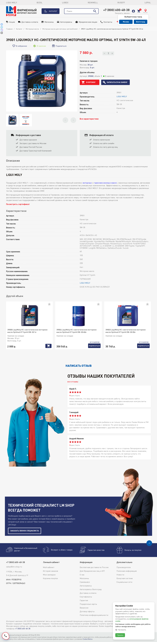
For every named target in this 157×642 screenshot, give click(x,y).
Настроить (122, 630)
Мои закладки (49, 574)
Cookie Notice (87, 639)
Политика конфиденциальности (94, 615)
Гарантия (84, 600)
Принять (120, 635)
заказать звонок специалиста (24, 531)
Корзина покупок (50, 578)
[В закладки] (50, 305)
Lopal (148, 2)
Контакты (108, 22)
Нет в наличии (94, 342)
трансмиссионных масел (105, 183)
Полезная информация (127, 571)
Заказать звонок (122, 13)
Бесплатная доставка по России (94, 567)
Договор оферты (87, 611)
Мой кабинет (48, 567)
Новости (120, 574)
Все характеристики (89, 119)
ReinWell (93, 2)
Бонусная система (125, 578)
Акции (12, 22)
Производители (124, 567)
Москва (126, 22)
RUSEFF (121, 2)
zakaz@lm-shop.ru (14, 566)
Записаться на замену (117, 82)
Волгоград (140, 22)
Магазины (49, 22)
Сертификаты (86, 596)
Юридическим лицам (88, 22)
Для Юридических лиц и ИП (92, 571)
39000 (90, 76)
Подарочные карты (88, 604)
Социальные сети (124, 582)
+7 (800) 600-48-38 (116, 10)
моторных (87, 183)
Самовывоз (85, 582)
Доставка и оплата (29, 22)
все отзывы (72, 381)
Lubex (65, 2)
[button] (65, 120)
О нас (82, 574)
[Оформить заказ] (138, 11)
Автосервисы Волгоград (91, 589)
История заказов (50, 571)
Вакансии (84, 607)
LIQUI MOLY (11, 2)
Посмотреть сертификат (18, 204)
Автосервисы (66, 22)
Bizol (39, 2)
